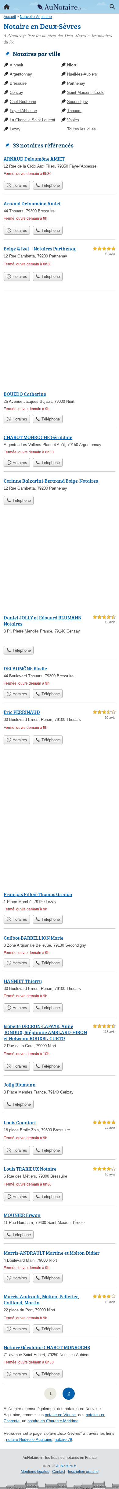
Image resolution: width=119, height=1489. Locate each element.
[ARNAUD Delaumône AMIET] (59, 166)
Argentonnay (21, 74)
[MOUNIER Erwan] (59, 1219)
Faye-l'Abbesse (23, 110)
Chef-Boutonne (23, 101)
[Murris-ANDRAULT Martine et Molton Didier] (59, 1260)
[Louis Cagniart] (59, 1130)
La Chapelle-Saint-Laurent (32, 120)
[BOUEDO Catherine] (59, 401)
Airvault (16, 65)
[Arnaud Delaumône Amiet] (59, 211)
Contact (58, 1472)
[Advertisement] (59, 822)
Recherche (112, 6)
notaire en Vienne (60, 1415)
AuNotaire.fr (66, 1466)
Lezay (15, 129)
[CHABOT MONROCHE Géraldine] (59, 444)
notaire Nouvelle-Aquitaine (29, 1439)
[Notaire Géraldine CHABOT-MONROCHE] (59, 1355)
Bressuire (18, 83)
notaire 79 (63, 1439)
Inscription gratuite (83, 1472)
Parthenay (76, 83)
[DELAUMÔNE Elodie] (59, 675)
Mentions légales (35, 1472)
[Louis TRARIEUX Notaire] (59, 1177)
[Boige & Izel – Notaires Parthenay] (59, 257)
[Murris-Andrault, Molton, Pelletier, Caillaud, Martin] (59, 1307)
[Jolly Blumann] (59, 1089)
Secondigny (77, 101)
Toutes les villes (81, 129)
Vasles (73, 120)
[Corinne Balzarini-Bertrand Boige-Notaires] (59, 485)
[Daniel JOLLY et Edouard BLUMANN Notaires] (59, 628)
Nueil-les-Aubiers (82, 74)
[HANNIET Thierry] (59, 989)
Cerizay (16, 92)
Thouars (74, 110)
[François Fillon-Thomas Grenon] (59, 901)
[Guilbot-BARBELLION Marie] (59, 945)
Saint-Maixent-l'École (85, 92)
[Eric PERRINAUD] (59, 720)
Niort (71, 65)
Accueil (6, 6)
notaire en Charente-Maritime (52, 1421)
